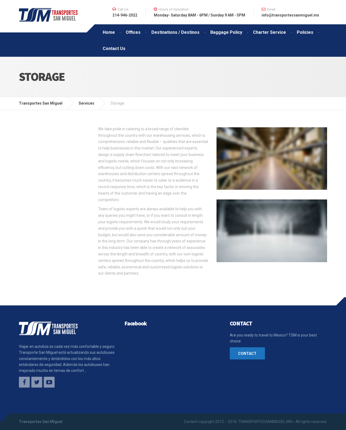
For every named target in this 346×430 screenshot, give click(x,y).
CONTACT (247, 353)
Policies (305, 32)
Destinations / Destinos (175, 32)
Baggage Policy (226, 32)
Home (109, 32)
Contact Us (114, 48)
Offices (133, 32)
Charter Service (269, 32)
